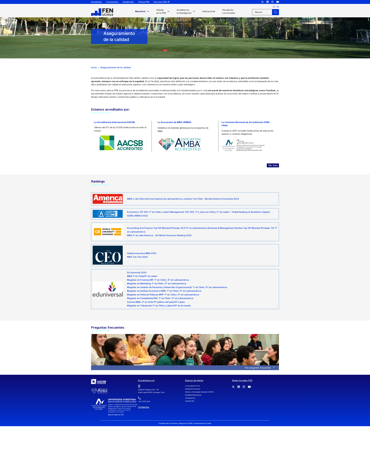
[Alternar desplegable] (148, 12)
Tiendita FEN (189, 401)
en (278, 7)
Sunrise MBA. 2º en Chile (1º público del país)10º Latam (156, 302)
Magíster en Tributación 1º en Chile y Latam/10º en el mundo (159, 305)
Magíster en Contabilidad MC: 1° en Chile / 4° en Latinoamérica (160, 298)
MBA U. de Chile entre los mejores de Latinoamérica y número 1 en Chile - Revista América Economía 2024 (183, 198)
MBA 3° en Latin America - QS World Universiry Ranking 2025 (159, 235)
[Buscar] (275, 12)
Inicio (94, 67)
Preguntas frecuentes (107, 327)
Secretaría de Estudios (192, 389)
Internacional (208, 11)
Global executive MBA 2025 (141, 253)
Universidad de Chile (192, 386)
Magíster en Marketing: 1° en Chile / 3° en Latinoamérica (156, 283)
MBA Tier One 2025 (137, 257)
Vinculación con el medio (228, 11)
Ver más (273, 165)
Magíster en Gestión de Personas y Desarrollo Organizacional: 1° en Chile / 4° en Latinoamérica (177, 287)
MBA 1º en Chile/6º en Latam (142, 276)
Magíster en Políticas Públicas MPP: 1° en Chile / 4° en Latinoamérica (163, 294)
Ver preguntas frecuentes (258, 368)
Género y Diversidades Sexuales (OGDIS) (199, 392)
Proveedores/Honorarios (193, 395)
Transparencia (190, 398)
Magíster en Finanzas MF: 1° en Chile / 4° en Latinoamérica (158, 279)
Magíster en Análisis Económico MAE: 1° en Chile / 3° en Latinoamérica (164, 290)
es (274, 7)
